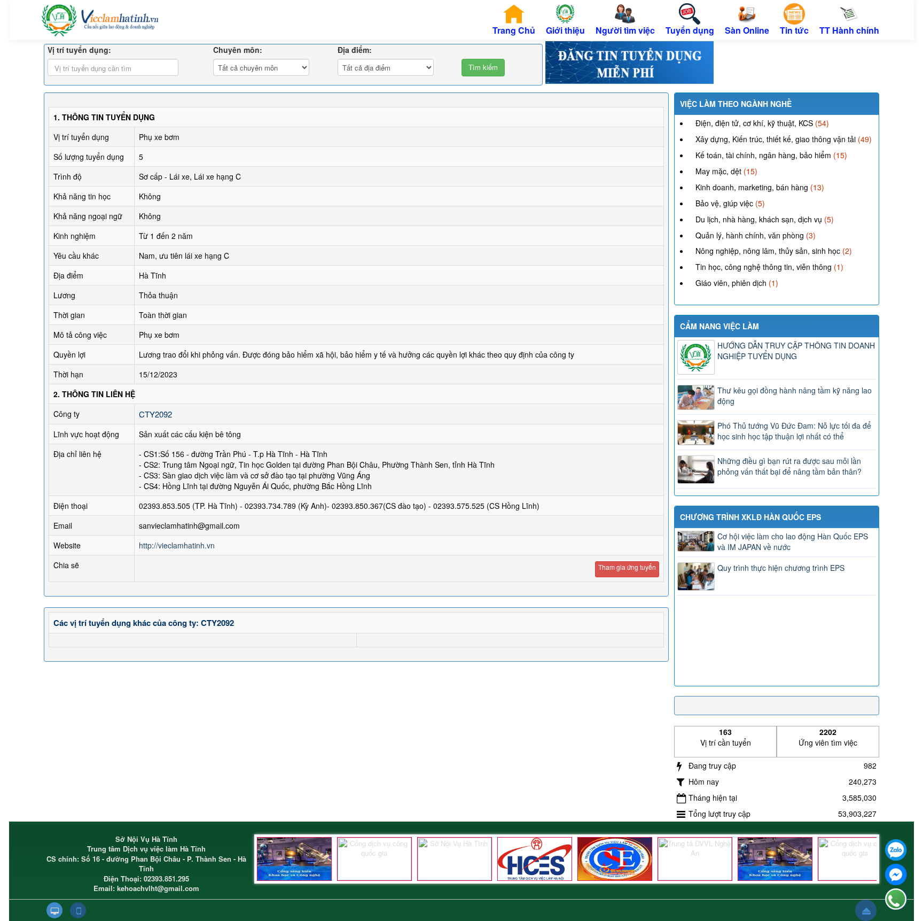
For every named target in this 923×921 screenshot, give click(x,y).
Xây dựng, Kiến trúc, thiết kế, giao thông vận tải (775, 139)
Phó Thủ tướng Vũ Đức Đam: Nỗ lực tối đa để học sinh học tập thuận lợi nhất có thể (794, 431)
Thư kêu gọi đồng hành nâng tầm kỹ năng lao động (794, 395)
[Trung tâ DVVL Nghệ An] (695, 859)
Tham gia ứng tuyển (627, 566)
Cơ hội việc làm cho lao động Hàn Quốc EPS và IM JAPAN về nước (792, 541)
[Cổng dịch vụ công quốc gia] (374, 859)
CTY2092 (155, 414)
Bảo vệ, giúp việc (724, 203)
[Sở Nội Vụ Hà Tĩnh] (454, 859)
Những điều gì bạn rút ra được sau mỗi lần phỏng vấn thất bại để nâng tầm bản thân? (789, 466)
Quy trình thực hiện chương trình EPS (780, 567)
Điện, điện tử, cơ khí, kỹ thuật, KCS (754, 123)
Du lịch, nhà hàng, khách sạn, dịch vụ (758, 219)
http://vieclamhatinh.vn (177, 545)
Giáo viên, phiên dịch (730, 282)
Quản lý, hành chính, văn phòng (749, 235)
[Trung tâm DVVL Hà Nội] (535, 859)
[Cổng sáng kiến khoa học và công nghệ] (294, 859)
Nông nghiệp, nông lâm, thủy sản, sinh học (767, 250)
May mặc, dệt (718, 171)
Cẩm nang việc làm (719, 326)
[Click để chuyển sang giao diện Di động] (78, 910)
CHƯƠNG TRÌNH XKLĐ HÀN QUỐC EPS (750, 517)
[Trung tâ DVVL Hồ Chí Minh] (615, 859)
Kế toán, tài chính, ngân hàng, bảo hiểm (763, 155)
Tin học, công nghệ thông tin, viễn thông (763, 266)
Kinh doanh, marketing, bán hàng (751, 187)
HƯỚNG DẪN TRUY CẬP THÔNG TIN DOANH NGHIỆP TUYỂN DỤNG (796, 350)
